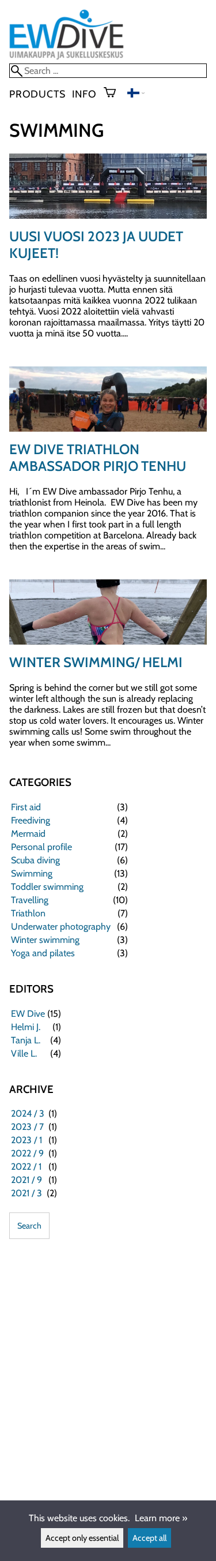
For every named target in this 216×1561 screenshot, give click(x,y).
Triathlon (28, 913)
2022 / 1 (26, 1166)
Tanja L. (25, 1040)
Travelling (29, 899)
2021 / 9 (26, 1179)
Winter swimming (45, 939)
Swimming (31, 873)
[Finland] (136, 94)
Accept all (149, 1538)
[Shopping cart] (114, 93)
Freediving (30, 820)
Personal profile (41, 846)
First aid (26, 807)
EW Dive (28, 1013)
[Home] (66, 58)
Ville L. (24, 1053)
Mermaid (28, 833)
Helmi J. (25, 1026)
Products (37, 94)
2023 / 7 (27, 1126)
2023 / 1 (26, 1140)
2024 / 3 (27, 1113)
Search (29, 1226)
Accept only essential (82, 1538)
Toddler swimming (47, 886)
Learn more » (161, 1518)
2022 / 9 (27, 1153)
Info (84, 94)
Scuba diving (35, 860)
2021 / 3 (26, 1193)
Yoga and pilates (43, 953)
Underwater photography (61, 926)
